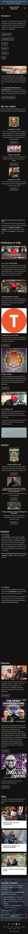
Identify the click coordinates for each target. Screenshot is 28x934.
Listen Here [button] (14, 142)
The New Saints (21, 111)
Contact (14, 928)
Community (23, 926)
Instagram (12, 227)
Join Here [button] (14, 916)
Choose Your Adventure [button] (8, 97)
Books (12, 926)
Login (19, 928)
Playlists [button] (5, 48)
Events (8, 926)
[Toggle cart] (24, 8)
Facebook (17, 227)
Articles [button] (5, 43)
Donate (9, 928)
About (4, 926)
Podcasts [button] (5, 53)
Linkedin (3, 229)
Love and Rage (6, 537)
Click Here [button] (5, 388)
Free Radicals (12, 591)
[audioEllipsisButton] (25, 435)
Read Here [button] (14, 474)
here (12, 231)
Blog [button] (4, 57)
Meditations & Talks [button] (8, 39)
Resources (17, 926)
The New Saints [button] (6, 34)
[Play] (3, 435)
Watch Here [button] (14, 164)
